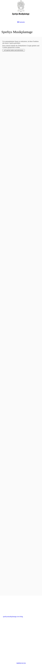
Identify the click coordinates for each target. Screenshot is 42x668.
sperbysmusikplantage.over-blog (13, 616)
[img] (21, 9)
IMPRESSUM (21, 663)
